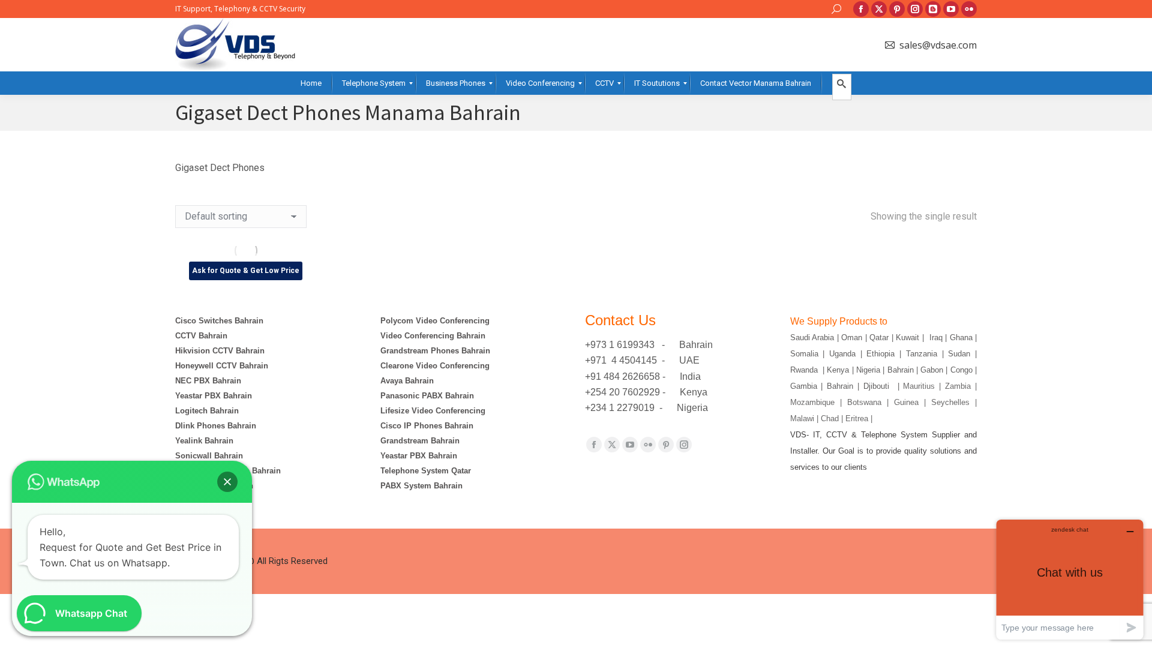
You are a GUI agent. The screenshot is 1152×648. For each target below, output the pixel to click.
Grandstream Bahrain (420, 440)
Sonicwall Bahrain (209, 455)
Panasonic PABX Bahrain (427, 395)
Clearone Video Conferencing (435, 365)
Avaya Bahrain (407, 380)
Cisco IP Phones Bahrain (426, 425)
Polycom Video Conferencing (435, 320)
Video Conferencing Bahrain (432, 335)
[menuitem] (311, 83)
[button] (227, 482)
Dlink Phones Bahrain (215, 425)
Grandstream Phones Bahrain (435, 350)
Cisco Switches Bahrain (219, 320)
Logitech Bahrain (207, 410)
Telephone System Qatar (425, 470)
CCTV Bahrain (201, 335)
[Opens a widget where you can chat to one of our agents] (1070, 579)
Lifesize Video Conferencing (432, 410)
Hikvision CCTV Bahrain (220, 350)
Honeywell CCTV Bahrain (221, 365)
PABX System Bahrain (421, 485)
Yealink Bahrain (204, 440)
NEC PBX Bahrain (208, 380)
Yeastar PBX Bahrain (213, 395)
